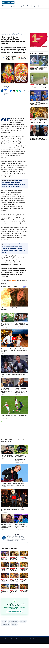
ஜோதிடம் (23, 6)
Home (2, 33)
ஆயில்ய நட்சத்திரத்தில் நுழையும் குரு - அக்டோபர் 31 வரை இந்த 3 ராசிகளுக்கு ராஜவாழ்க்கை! (39, 121)
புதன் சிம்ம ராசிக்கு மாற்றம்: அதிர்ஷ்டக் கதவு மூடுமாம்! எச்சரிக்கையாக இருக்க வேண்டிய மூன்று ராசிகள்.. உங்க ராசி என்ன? (13, 248)
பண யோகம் (23, 621)
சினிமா (29, 6)
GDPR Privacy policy (22, 641)
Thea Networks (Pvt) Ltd (25, 638)
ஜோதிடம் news (12, 280)
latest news (3, 282)
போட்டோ (41, 6)
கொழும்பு (11, 6)
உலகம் (17, 6)
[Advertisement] (24, 19)
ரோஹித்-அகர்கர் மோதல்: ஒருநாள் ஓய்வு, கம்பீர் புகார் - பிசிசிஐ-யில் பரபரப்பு (39, 103)
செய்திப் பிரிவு (6, 88)
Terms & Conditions (14, 641)
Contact (7, 641)
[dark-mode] (42, 2)
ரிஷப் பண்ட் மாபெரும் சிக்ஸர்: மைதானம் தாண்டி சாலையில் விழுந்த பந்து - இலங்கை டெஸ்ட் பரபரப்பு (38, 69)
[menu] (45, 2)
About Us (36, 641)
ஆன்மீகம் (14, 624)
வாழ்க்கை (35, 6)
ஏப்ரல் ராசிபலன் (5, 624)
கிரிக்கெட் (4, 6)
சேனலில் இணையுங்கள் (15, 611)
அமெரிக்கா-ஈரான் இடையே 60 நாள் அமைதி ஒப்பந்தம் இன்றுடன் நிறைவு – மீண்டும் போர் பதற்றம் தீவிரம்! (39, 138)
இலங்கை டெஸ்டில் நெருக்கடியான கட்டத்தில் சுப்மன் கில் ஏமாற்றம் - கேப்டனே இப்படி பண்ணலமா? (38, 86)
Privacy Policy (30, 641)
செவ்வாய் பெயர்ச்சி (13, 621)
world (20, 282)
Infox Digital (41, 638)
